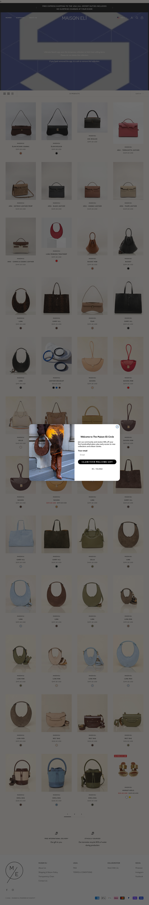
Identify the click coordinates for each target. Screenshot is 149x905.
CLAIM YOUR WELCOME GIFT (97, 462)
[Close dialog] (117, 426)
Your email (82, 451)
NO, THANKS (97, 469)
